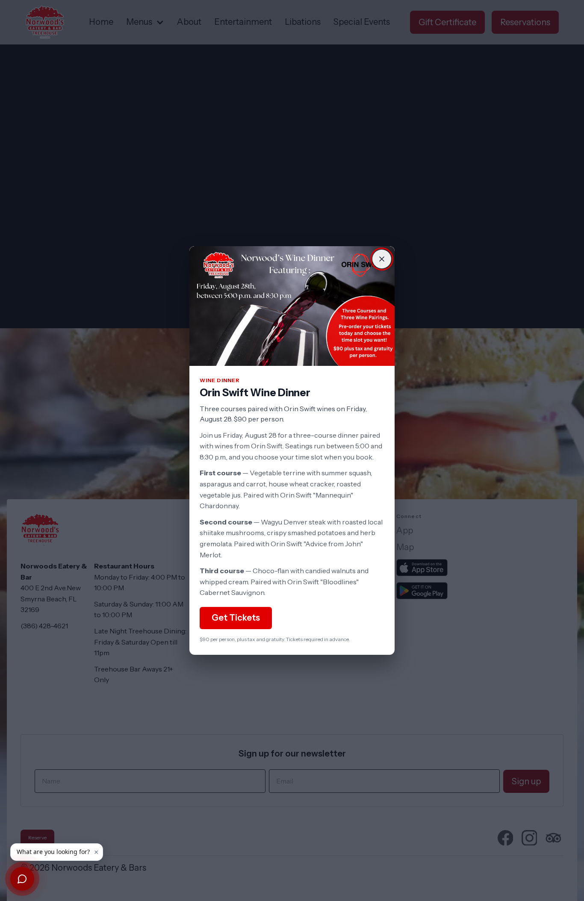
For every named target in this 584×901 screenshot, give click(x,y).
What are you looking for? (53, 852)
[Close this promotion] (381, 259)
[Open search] (22, 879)
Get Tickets (236, 617)
